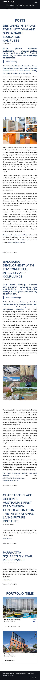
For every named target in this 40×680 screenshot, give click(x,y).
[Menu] (36, 2)
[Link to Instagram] (32, 677)
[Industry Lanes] (20, 644)
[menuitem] (36, 2)
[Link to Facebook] (29, 677)
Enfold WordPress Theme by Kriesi (23, 675)
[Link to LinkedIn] (35, 677)
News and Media (8, 524)
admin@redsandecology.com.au (13, 478)
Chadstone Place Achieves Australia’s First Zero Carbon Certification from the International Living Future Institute (19, 508)
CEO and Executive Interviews (26, 5)
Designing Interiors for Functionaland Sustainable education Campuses (19, 33)
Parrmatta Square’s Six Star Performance (17, 556)
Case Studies (7, 43)
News (4, 563)
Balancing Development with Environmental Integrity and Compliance (18, 269)
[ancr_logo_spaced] (9, 1)
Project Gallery (10, 5)
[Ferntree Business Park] (20, 610)
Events (8, 9)
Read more (6, 538)
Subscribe (15, 9)
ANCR (15, 252)
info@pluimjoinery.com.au (28, 240)
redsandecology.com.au (10, 480)
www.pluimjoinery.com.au (16, 242)
